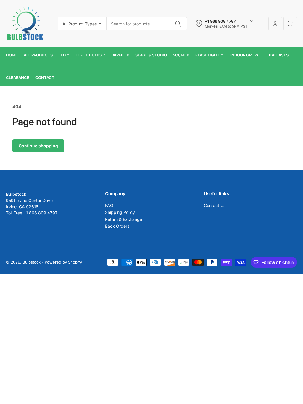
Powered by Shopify (63, 262)
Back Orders (117, 226)
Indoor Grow (244, 55)
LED (62, 55)
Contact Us (214, 205)
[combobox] (147, 23)
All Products (38, 55)
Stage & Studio (151, 55)
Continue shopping (38, 145)
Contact (44, 77)
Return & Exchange (123, 219)
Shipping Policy (120, 212)
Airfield (120, 55)
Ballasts (279, 55)
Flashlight (207, 55)
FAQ (109, 205)
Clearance (17, 77)
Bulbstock (31, 262)
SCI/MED (181, 55)
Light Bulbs (89, 55)
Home (12, 55)
